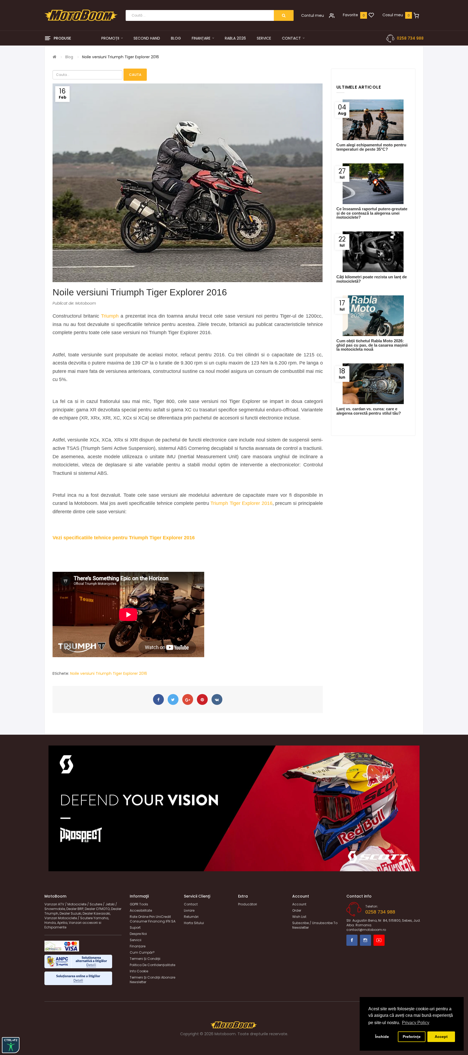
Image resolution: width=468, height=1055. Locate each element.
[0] (371, 15)
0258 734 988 (410, 38)
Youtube (379, 940)
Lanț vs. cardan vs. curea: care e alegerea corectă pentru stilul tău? (368, 410)
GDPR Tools (139, 904)
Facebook (352, 940)
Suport (135, 927)
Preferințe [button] (412, 1036)
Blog (69, 57)
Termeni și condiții (145, 958)
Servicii (135, 940)
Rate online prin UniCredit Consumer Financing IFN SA (153, 919)
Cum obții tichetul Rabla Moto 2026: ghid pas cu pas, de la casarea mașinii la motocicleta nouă (372, 344)
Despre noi (138, 933)
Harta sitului (194, 923)
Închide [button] (382, 1036)
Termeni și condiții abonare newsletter (152, 979)
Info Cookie (139, 971)
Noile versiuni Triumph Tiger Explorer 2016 (120, 57)
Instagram (365, 940)
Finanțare (137, 946)
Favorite (350, 15)
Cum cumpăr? (142, 952)
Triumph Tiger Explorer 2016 (241, 503)
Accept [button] (441, 1036)
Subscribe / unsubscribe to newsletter (314, 925)
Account (299, 904)
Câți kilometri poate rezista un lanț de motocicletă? (371, 279)
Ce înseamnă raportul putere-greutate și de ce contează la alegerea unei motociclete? (371, 213)
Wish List (299, 916)
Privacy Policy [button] (415, 1022)
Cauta (135, 74)
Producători (247, 904)
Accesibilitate (141, 910)
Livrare (189, 910)
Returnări (191, 916)
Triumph (110, 316)
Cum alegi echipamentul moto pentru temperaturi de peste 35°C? (371, 147)
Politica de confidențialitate (152, 965)
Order (296, 910)
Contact (191, 904)
